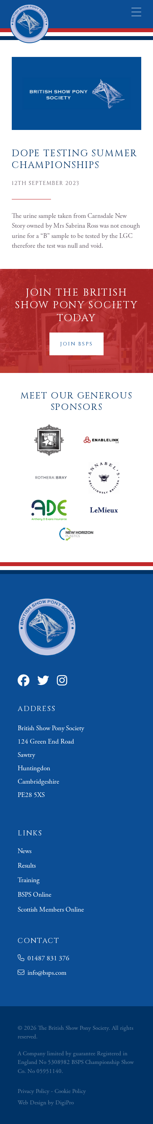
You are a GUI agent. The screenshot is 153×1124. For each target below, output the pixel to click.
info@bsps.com (45, 973)
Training (29, 880)
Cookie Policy (70, 1091)
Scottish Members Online (51, 909)
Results (27, 865)
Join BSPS (76, 343)
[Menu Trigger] (136, 12)
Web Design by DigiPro (46, 1102)
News (24, 851)
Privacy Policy (33, 1091)
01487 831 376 (46, 958)
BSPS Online (34, 894)
